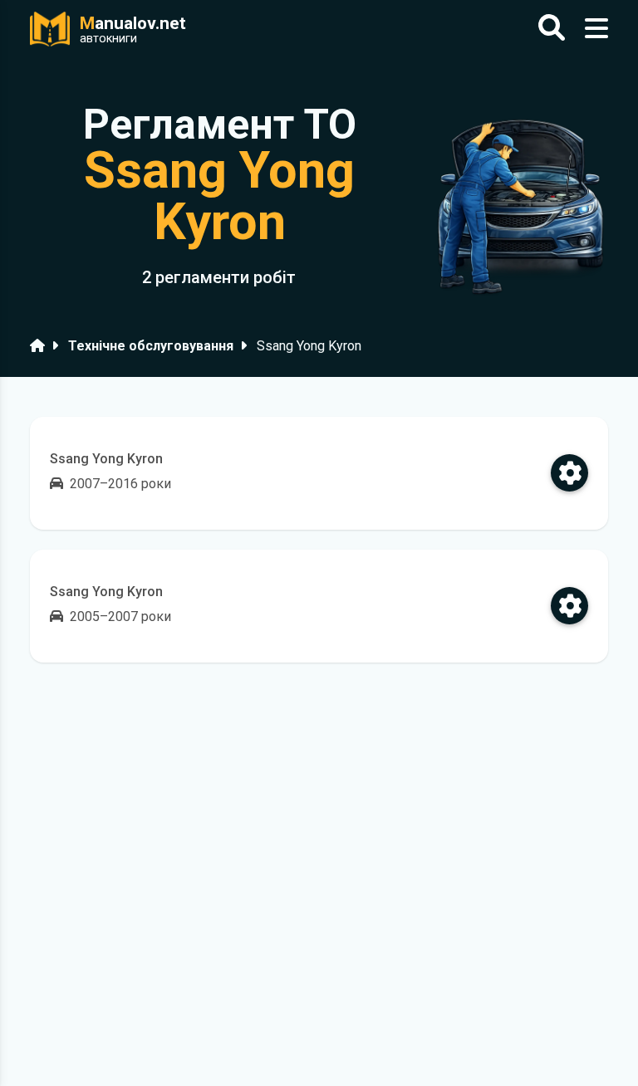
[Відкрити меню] (596, 28)
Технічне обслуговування (150, 346)
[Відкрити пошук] (551, 28)
